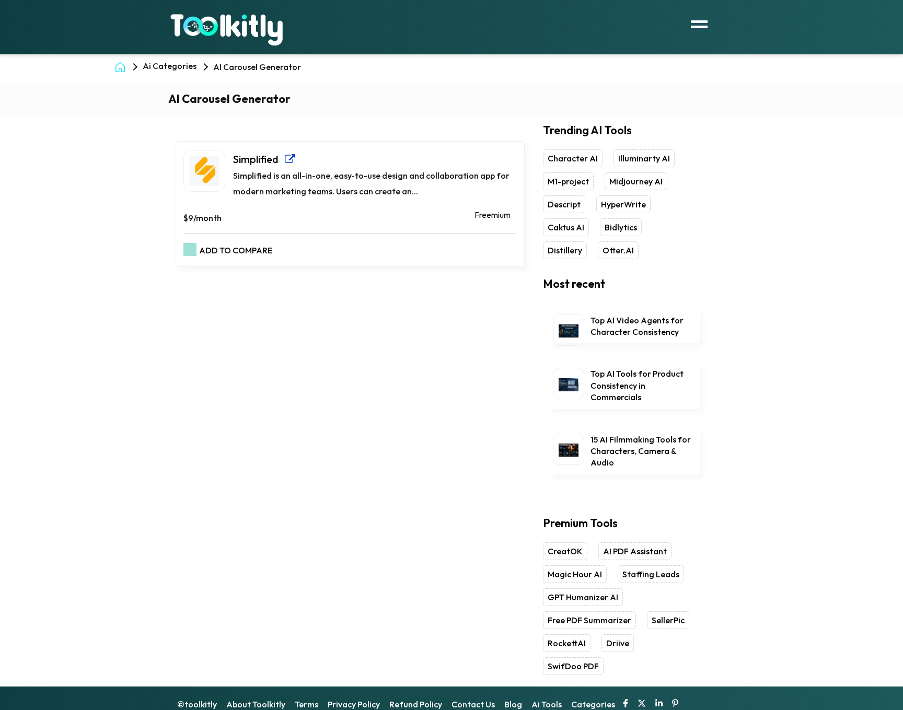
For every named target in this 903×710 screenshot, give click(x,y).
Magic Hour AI (575, 574)
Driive (617, 643)
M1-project (568, 181)
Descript (564, 204)
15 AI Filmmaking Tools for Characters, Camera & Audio (641, 451)
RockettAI (567, 643)
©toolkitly (197, 704)
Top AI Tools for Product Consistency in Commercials (637, 385)
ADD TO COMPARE (235, 250)
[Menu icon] (699, 23)
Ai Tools (546, 704)
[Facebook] (625, 704)
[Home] (122, 66)
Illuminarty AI (644, 158)
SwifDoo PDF (573, 666)
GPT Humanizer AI (583, 597)
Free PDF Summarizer (589, 620)
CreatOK (565, 551)
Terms (306, 704)
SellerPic (668, 620)
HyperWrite (623, 204)
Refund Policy (415, 704)
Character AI (573, 158)
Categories (593, 704)
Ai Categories (169, 66)
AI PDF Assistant (635, 551)
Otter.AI (618, 250)
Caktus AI (566, 227)
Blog (513, 704)
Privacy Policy (354, 704)
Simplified (259, 159)
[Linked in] (659, 704)
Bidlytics (621, 227)
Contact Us (473, 704)
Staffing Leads (650, 574)
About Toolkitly (255, 704)
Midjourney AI (636, 181)
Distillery (565, 250)
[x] (642, 704)
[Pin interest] (675, 704)
